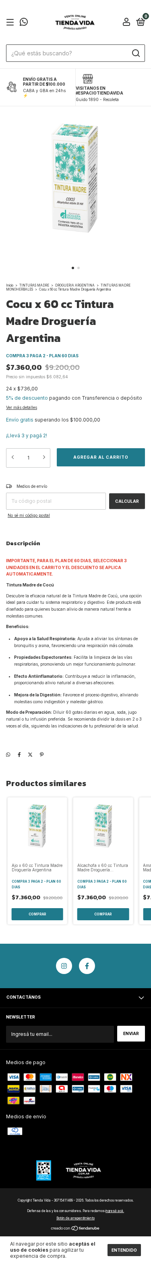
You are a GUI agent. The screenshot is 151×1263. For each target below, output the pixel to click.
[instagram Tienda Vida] (64, 966)
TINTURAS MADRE (34, 285)
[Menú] (11, 23)
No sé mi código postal (29, 515)
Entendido (124, 1250)
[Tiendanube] (75, 1229)
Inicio (9, 285)
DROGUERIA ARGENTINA (75, 285)
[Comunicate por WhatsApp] (24, 23)
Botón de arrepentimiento (75, 1218)
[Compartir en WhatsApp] (8, 754)
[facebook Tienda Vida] (87, 966)
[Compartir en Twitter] (30, 754)
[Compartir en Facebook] (19, 754)
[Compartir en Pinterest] (41, 754)
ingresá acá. (114, 1211)
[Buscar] (135, 53)
